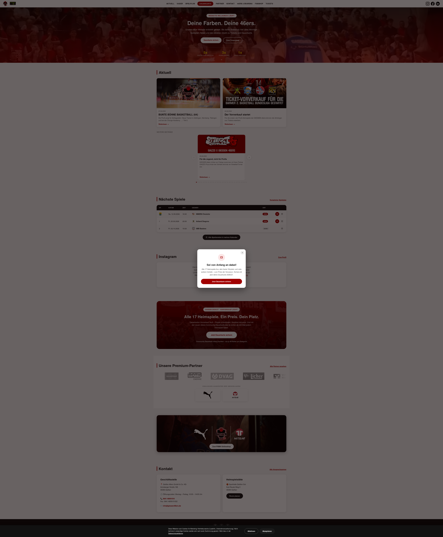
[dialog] (221, 268)
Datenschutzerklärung (175, 533)
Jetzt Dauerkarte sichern (221, 281)
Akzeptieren (267, 531)
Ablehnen (251, 531)
